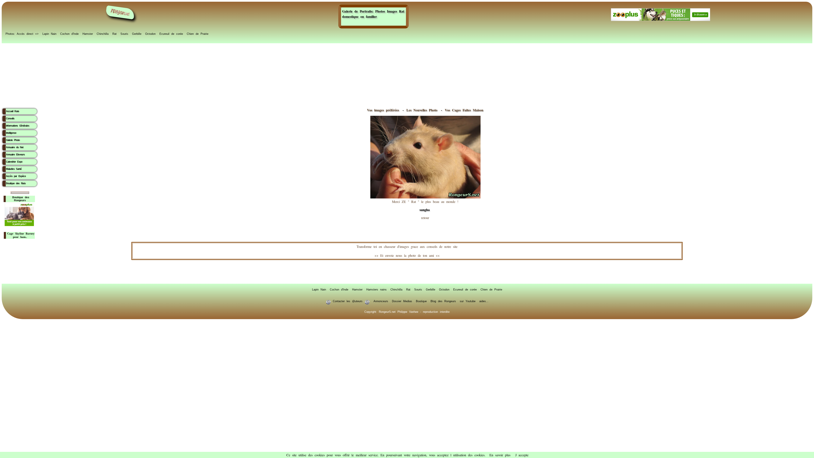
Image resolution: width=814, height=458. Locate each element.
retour (425, 217)
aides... (483, 301)
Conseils (10, 118)
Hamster (87, 33)
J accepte (521, 455)
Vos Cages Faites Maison (463, 110)
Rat (114, 33)
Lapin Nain (49, 33)
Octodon (150, 33)
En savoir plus (499, 455)
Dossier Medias (402, 301)
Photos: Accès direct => (22, 33)
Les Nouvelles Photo (422, 110)
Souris (124, 33)
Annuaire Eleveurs (15, 154)
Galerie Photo (13, 140)
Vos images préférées (383, 110)
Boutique (421, 301)
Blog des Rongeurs (443, 301)
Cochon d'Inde (69, 33)
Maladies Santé (13, 169)
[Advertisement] (407, 74)
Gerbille (136, 33)
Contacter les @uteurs (347, 301)
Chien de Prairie (197, 33)
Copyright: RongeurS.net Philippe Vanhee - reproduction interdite (407, 311)
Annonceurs (381, 301)
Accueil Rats (12, 111)
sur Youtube (467, 301)
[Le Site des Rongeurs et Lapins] (120, 12)
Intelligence (11, 132)
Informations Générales (17, 125)
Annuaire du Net (14, 147)
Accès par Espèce (16, 176)
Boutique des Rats (15, 183)
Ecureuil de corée (171, 33)
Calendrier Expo (14, 161)
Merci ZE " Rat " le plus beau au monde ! (425, 205)
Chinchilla (103, 33)
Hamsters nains (376, 289)
